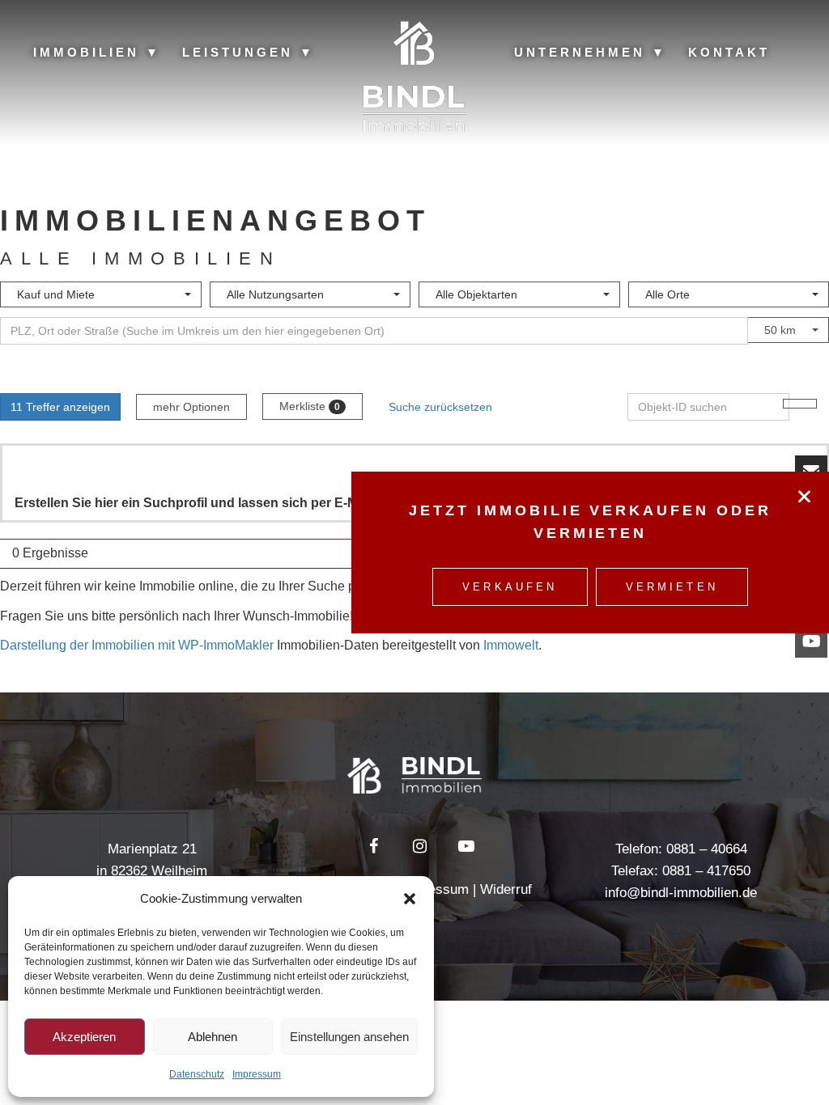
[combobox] (101, 294)
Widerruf (506, 889)
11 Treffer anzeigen (60, 406)
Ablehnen (212, 1037)
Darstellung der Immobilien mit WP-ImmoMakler (137, 645)
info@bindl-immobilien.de (681, 892)
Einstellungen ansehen (349, 1037)
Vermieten (672, 587)
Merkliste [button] (309, 406)
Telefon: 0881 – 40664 (681, 849)
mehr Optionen (191, 406)
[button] (410, 899)
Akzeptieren (84, 1037)
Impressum (256, 1074)
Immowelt (510, 645)
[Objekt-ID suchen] (800, 404)
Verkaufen (509, 587)
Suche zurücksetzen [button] (440, 406)
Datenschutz (196, 1074)
